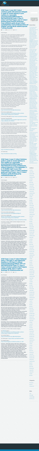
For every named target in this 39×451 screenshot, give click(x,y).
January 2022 (31, 248)
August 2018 (31, 320)
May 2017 (30, 347)
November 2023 (31, 210)
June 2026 (30, 170)
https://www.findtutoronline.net (7, 149)
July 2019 (30, 301)
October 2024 (31, 191)
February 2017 (31, 352)
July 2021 (30, 258)
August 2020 (31, 278)
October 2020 (31, 274)
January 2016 (31, 370)
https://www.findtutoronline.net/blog (9, 153)
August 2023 (31, 216)
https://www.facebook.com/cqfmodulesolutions (11, 109)
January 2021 (31, 269)
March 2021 (31, 265)
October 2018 (31, 317)
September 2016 (32, 361)
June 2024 (30, 198)
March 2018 (31, 329)
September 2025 (32, 177)
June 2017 (30, 345)
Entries (31, 395)
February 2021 (31, 267)
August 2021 (31, 256)
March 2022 (31, 244)
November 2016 (31, 357)
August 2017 (31, 341)
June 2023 (30, 219)
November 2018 (31, 315)
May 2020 (30, 283)
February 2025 (31, 184)
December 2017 (31, 334)
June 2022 (30, 239)
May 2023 (30, 221)
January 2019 (31, 311)
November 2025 (31, 173)
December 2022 (31, 230)
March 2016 (31, 366)
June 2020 (30, 281)
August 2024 (31, 194)
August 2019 (31, 299)
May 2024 (30, 200)
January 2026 (31, 171)
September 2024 (32, 193)
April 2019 (30, 306)
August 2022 (31, 237)
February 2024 (31, 205)
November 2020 (31, 272)
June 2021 (30, 260)
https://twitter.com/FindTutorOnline (19, 116)
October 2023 (31, 212)
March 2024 (31, 203)
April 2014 (30, 375)
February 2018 (31, 331)
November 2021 (31, 251)
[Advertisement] (33, 420)
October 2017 (31, 338)
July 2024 (30, 196)
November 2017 (31, 336)
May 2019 (30, 304)
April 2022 (30, 242)
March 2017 (31, 350)
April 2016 (30, 364)
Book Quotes (31, 382)
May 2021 (30, 262)
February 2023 (31, 226)
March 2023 (31, 225)
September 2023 (32, 214)
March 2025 (31, 182)
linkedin (4, 330)
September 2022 (32, 235)
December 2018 (31, 313)
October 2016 (31, 359)
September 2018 (32, 318)
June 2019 (30, 302)
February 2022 (31, 246)
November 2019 (31, 294)
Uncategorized (31, 386)
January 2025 (31, 186)
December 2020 (31, 271)
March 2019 (31, 308)
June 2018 (30, 324)
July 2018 (30, 322)
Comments (31, 396)
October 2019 (31, 295)
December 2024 (31, 187)
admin (16, 29)
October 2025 (31, 175)
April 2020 (30, 285)
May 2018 (30, 325)
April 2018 (30, 327)
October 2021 (31, 253)
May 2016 (30, 363)
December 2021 (31, 249)
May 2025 (30, 180)
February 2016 (31, 368)
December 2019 (31, 292)
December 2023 (31, 209)
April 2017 (30, 348)
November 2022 (31, 232)
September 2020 (32, 276)
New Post (3, 29)
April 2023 (30, 223)
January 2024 (31, 207)
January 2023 (31, 228)
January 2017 (31, 354)
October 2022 (31, 233)
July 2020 (30, 279)
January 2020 (31, 290)
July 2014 (30, 373)
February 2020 (31, 288)
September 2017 (32, 340)
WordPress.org (31, 398)
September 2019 (32, 297)
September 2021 (32, 255)
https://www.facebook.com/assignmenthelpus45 (11, 213)
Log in (30, 393)
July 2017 (30, 343)
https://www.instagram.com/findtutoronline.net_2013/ (12, 341)
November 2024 (31, 189)
